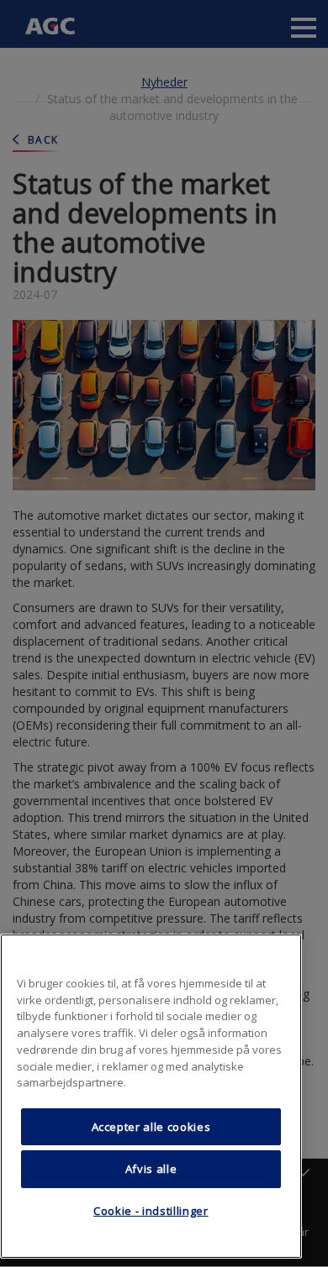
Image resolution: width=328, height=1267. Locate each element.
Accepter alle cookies (151, 1126)
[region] (151, 1096)
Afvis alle (151, 1168)
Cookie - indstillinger (150, 1210)
